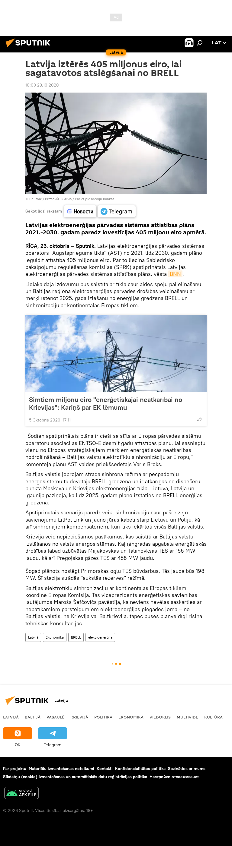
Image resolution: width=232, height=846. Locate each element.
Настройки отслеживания (174, 776)
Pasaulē (55, 717)
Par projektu (14, 768)
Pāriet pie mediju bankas (94, 199)
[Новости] (80, 211)
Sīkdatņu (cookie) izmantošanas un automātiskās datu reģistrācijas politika (75, 776)
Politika (103, 717)
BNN (175, 273)
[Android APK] (21, 793)
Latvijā (33, 637)
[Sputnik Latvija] (29, 48)
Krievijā (79, 717)
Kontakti (105, 768)
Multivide (187, 717)
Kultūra (213, 717)
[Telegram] (117, 211)
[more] (200, 419)
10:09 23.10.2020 (42, 85)
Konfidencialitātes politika (140, 768)
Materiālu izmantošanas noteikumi (61, 768)
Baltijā (32, 717)
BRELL (76, 637)
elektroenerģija (100, 637)
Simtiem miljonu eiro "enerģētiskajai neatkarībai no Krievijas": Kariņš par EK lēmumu (105, 403)
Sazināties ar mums (186, 768)
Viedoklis (160, 717)
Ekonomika (55, 637)
